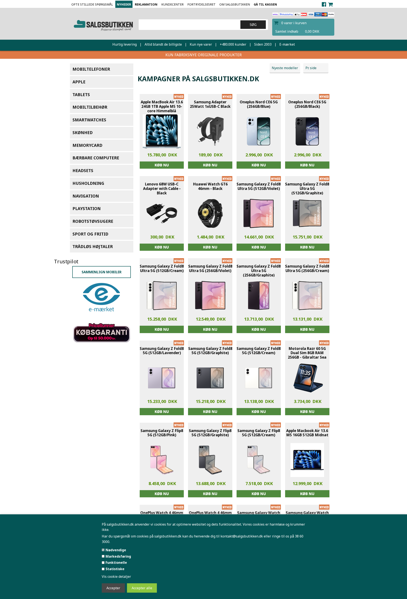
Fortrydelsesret (201, 4)
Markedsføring (118, 556)
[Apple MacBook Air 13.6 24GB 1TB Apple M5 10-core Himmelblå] (162, 131)
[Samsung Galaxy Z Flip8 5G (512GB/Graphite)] (210, 460)
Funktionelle (116, 562)
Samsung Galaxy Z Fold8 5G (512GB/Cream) (259, 350)
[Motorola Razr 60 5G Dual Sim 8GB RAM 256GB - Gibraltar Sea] (307, 378)
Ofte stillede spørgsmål (92, 4)
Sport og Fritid (90, 234)
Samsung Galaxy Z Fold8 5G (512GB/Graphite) (210, 350)
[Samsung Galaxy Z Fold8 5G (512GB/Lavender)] (162, 378)
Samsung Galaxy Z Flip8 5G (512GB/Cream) (258, 433)
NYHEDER (124, 4)
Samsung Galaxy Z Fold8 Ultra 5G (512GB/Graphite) (307, 188)
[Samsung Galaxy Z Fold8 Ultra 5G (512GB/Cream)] (162, 296)
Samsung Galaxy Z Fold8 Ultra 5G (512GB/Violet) (259, 186)
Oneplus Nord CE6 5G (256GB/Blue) (259, 104)
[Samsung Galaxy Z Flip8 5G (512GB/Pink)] (162, 460)
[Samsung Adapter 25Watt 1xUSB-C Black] (210, 131)
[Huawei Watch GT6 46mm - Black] (210, 213)
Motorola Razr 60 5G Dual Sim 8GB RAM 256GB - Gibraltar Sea (307, 353)
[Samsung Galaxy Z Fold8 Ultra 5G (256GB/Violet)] (210, 296)
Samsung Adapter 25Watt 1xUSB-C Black (210, 104)
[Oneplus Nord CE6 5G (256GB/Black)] (307, 131)
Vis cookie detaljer (116, 576)
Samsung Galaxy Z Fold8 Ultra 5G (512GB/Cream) (162, 268)
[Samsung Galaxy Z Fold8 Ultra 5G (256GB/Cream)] (307, 296)
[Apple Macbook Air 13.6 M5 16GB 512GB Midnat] (307, 460)
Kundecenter (172, 4)
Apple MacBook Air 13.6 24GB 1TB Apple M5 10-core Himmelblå (162, 106)
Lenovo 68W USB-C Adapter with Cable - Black (162, 188)
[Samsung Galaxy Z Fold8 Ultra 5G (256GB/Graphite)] (259, 296)
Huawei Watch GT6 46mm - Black (210, 186)
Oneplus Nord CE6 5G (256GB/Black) (307, 104)
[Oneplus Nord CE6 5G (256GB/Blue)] (259, 131)
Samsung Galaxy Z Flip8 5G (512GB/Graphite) (210, 433)
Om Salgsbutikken (234, 4)
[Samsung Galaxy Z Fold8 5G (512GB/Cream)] (259, 378)
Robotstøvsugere (92, 221)
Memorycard (87, 145)
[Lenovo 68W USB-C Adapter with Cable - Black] (162, 213)
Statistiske (115, 569)
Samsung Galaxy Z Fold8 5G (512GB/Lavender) (162, 350)
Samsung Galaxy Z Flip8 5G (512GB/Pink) (162, 433)
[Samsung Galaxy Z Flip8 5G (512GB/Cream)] (259, 460)
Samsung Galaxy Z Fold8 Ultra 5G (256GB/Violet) (210, 268)
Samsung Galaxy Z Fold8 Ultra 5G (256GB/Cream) (307, 268)
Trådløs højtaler (92, 246)
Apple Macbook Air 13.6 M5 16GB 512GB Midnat (307, 433)
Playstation (86, 208)
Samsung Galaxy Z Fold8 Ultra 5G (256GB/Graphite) (259, 270)
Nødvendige (116, 550)
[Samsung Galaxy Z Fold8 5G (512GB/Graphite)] (210, 378)
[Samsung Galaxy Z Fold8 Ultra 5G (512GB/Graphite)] (307, 213)
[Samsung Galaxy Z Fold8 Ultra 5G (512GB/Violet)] (259, 213)
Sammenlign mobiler (101, 278)
